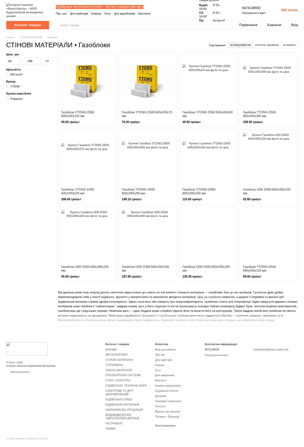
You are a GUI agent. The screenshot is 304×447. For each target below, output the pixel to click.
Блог (108, 13)
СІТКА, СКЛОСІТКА (117, 380)
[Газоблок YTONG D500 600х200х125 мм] (268, 236)
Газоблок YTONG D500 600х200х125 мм (259, 268)
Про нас (61, 13)
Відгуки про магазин (167, 411)
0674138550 (251, 8)
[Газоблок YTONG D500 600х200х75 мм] (147, 81)
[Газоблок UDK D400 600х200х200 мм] (208, 236)
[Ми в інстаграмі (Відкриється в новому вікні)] (179, 13)
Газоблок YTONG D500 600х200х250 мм (138, 191)
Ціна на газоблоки (209, 296)
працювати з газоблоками (158, 315)
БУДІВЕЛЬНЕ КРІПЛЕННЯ (122, 404)
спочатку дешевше (267, 44)
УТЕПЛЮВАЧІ (114, 365)
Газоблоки (260, 292)
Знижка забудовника (168, 385)
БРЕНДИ (111, 349)
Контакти (144, 13)
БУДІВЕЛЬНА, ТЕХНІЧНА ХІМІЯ (125, 385)
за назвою (289, 44)
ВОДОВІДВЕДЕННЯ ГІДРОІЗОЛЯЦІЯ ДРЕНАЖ (122, 416)
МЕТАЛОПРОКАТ (116, 354)
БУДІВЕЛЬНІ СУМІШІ (118, 399)
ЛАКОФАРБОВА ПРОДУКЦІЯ (124, 409)
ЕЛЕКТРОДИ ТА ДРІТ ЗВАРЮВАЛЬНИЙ (119, 392)
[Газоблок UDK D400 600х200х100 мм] (268, 159)
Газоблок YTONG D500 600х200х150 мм (198, 191)
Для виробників (124, 13)
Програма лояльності (168, 401)
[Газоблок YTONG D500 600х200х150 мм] (208, 159)
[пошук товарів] (56, 25)
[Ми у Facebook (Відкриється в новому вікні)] (174, 13)
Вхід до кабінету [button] (165, 349)
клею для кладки (267, 326)
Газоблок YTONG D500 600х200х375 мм (77, 191)
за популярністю (240, 44)
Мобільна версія (20, 372)
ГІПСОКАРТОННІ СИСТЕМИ (123, 375)
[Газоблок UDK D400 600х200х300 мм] (147, 236)
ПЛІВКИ (110, 428)
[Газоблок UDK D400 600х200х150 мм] (87, 236)
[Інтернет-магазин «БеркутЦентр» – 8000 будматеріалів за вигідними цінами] (27, 348)
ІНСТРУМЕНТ (114, 423)
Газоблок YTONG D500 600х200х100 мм (77, 114)
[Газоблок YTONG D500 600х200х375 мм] (87, 159)
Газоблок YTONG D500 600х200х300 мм (259, 114)
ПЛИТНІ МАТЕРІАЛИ (118, 370)
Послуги (160, 406)
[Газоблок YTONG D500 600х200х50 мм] (208, 81)
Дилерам (160, 395)
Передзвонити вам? (254, 13)
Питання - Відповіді (167, 416)
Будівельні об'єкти (166, 390)
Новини (96, 13)
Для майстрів (79, 13)
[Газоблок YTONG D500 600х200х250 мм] (147, 159)
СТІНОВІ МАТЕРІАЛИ (119, 359)
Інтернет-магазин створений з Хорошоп (27, 438)
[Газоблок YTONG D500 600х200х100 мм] (87, 81)
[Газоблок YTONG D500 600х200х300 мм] (268, 81)
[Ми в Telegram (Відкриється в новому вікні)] (184, 13)
